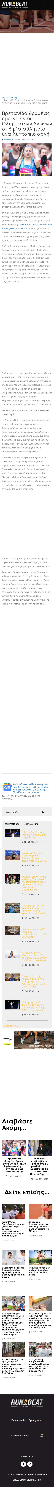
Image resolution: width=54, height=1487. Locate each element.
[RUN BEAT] (15, 5)
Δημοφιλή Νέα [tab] (31, 824)
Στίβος (14, 97)
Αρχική (5, 97)
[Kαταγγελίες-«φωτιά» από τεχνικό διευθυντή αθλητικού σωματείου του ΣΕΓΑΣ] (12, 855)
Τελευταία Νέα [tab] (12, 824)
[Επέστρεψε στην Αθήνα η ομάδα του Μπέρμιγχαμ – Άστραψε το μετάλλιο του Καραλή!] (12, 977)
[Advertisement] (27, 68)
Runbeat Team (10, 139)
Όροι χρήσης (36, 1420)
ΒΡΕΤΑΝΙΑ (7, 799)
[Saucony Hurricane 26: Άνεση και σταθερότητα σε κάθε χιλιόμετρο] (12, 930)
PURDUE (12, 796)
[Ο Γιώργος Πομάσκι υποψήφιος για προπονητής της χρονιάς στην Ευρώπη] (12, 908)
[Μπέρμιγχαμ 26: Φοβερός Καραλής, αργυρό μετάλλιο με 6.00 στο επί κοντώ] (12, 1005)
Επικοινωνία (18, 1420)
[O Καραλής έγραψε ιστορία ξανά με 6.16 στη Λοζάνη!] (12, 833)
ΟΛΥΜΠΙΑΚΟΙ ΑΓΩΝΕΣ (29, 796)
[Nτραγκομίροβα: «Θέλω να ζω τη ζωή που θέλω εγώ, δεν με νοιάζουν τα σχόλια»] (12, 954)
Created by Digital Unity (27, 1479)
